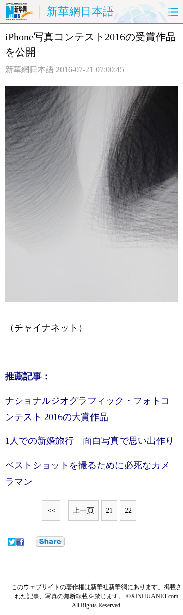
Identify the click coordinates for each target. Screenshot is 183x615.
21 (109, 510)
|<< (51, 510)
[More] (50, 541)
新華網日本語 (80, 11)
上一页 (83, 510)
